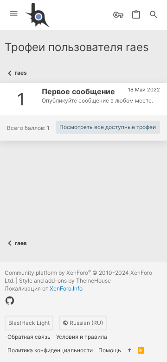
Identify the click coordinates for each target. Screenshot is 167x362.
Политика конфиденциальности (50, 350)
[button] (14, 14)
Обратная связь (29, 336)
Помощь (109, 350)
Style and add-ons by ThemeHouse (65, 280)
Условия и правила (81, 336)
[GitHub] (10, 301)
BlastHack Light (29, 322)
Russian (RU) (85, 322)
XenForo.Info (66, 288)
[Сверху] (129, 350)
